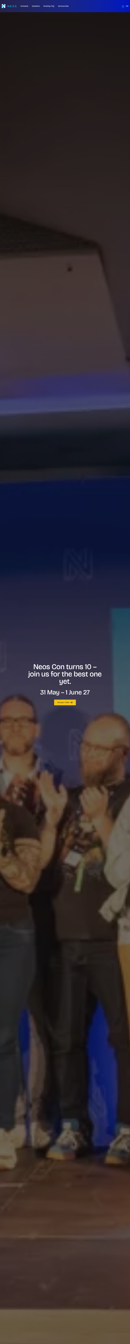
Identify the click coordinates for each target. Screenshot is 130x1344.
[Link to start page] (9, 6)
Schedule (24, 6)
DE (127, 6)
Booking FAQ (48, 6)
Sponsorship (63, 6)
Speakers (36, 6)
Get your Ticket (63, 702)
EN (123, 6)
